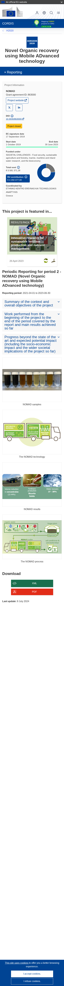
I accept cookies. (32, 974)
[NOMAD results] (32, 484)
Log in (37, 12)
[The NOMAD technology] (32, 432)
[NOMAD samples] (32, 379)
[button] (44, 12)
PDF (34, 592)
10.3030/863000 (13, 119)
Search (51, 12)
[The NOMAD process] (32, 537)
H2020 (10, 30)
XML (34, 583)
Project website (15, 101)
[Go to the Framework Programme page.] (32, 42)
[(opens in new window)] (12, 12)
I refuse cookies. (32, 981)
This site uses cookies (17, 963)
